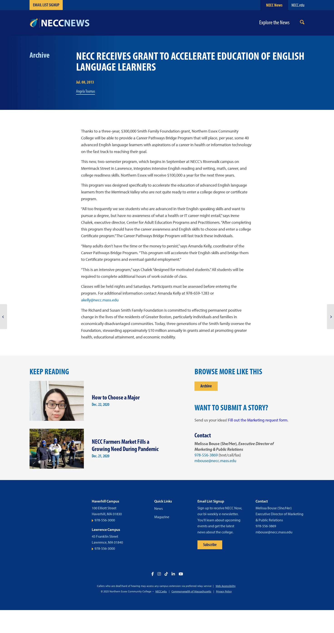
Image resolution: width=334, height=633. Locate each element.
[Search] (302, 23)
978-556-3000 (105, 520)
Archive (206, 386)
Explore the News (274, 23)
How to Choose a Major (116, 397)
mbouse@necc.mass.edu (215, 460)
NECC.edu (298, 5)
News (158, 508)
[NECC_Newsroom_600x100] (60, 23)
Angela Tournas (85, 91)
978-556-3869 (206, 455)
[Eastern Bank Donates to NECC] (3, 316)
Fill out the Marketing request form (257, 420)
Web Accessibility (226, 586)
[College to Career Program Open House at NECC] (330, 316)
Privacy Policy (224, 591)
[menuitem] (302, 23)
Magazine (161, 517)
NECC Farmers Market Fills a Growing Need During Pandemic (125, 445)
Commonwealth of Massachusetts (191, 591)
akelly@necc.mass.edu (100, 300)
